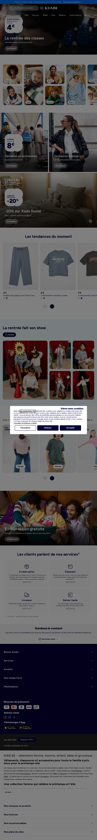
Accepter (70, 428)
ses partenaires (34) (28, 411)
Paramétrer (25, 428)
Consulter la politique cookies (25, 423)
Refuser (47, 428)
